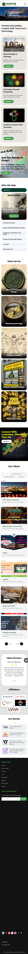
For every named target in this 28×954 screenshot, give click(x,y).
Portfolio (3, 771)
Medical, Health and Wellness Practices (14, 228)
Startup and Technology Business (12, 239)
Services (3, 765)
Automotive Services (9, 223)
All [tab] (7, 474)
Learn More (8, 66)
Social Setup (4, 783)
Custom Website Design (14, 387)
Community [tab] (21, 476)
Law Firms (6, 244)
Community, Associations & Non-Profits (12, 233)
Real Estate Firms (8, 249)
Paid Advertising (14, 419)
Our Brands (4, 777)
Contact (3, 786)
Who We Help (5, 768)
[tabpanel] (14, 563)
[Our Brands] (5, 727)
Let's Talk (5, 173)
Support (3, 780)
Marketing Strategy (14, 323)
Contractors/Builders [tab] (16, 474)
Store (2, 774)
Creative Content (14, 355)
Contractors (6, 190)
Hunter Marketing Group (9, 4)
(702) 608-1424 (5, 944)
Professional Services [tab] (9, 476)
